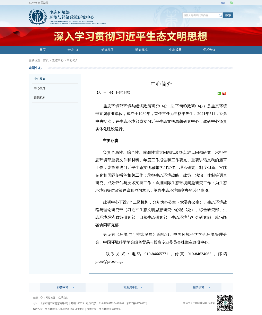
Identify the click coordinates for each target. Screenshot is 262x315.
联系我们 (63, 297)
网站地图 (50, 297)
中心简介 (72, 60)
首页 (43, 49)
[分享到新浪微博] (224, 93)
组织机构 (39, 97)
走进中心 (73, 49)
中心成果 (175, 49)
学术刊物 (209, 49)
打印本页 (123, 92)
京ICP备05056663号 (137, 303)
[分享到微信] (219, 93)
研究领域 (141, 49)
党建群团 (107, 49)
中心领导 (39, 88)
